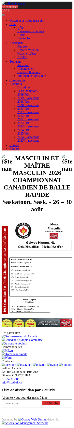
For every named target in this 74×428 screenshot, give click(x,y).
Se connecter (10, 6)
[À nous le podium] (14, 343)
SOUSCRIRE (51, 403)
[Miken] (7, 350)
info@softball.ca (12, 382)
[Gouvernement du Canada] (19, 336)
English (14, 148)
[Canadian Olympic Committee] (22, 340)
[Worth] (7, 357)
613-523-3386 (10, 379)
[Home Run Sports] (14, 354)
